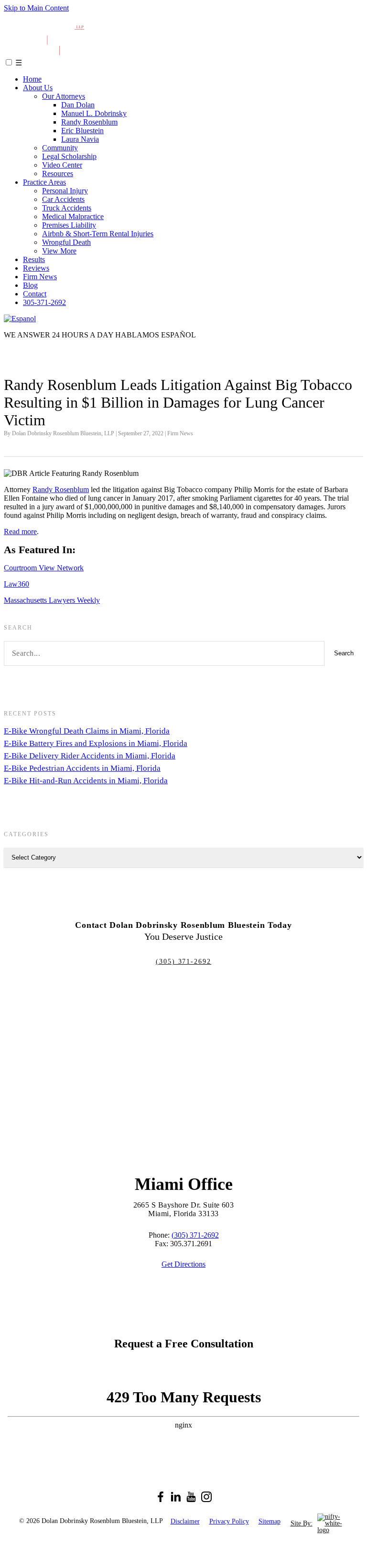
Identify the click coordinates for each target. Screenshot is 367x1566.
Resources (57, 173)
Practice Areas (44, 182)
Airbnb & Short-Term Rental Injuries (97, 234)
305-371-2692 (44, 302)
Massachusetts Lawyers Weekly (52, 600)
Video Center (62, 165)
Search (344, 653)
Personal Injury (65, 191)
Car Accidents (63, 199)
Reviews (36, 268)
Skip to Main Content (36, 8)
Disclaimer (185, 1521)
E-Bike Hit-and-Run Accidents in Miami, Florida (86, 780)
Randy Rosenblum (89, 122)
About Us (38, 88)
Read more (20, 531)
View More (59, 251)
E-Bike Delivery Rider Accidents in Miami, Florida (89, 755)
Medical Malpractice (73, 216)
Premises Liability (69, 225)
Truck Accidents (66, 208)
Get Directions (183, 1264)
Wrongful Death (66, 242)
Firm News (40, 277)
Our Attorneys (63, 96)
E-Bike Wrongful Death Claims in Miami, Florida (87, 731)
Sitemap (270, 1521)
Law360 (16, 584)
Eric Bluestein (82, 130)
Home (32, 79)
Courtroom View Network (44, 568)
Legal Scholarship (69, 156)
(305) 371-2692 (183, 961)
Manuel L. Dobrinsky (94, 113)
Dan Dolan (78, 105)
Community (60, 148)
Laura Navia (80, 139)
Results (34, 259)
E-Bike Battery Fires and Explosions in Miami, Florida (95, 743)
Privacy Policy (229, 1521)
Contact (34, 294)
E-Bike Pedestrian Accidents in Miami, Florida (82, 768)
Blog (30, 285)
